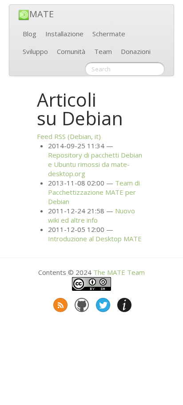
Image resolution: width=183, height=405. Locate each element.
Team (103, 51)
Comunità (71, 51)
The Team (119, 272)
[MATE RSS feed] (59, 303)
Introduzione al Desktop (95, 238)
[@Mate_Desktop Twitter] (102, 303)
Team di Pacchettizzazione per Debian (94, 192)
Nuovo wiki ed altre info (91, 215)
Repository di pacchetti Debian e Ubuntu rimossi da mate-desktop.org (95, 164)
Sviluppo (35, 51)
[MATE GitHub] (81, 303)
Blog (29, 33)
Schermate (108, 33)
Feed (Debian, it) (69, 136)
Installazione (64, 33)
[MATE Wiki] (123, 303)
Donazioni (136, 51)
